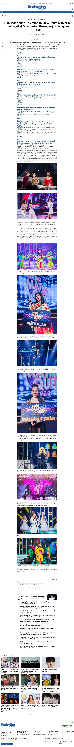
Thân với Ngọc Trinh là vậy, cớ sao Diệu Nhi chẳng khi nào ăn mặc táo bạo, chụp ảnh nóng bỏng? (37, 624)
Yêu (26, 11)
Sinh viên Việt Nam (8, 725)
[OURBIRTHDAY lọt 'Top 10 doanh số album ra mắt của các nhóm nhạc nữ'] (10, 662)
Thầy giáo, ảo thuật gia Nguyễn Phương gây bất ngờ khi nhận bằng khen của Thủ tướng (37, 602)
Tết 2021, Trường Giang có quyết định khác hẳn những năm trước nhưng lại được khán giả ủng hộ (31, 598)
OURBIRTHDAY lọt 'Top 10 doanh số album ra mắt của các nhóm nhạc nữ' (10, 671)
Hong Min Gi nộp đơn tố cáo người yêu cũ (49, 670)
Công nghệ (45, 11)
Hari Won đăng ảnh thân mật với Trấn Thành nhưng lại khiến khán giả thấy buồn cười (37, 629)
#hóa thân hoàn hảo (36, 587)
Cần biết (67, 11)
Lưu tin (2, 49)
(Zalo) (26, 732)
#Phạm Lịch (40, 584)
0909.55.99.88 (21, 732)
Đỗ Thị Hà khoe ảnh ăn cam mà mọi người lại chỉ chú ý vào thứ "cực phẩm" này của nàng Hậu (37, 646)
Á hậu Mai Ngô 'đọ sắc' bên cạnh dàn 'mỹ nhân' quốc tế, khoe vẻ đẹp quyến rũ (30, 707)
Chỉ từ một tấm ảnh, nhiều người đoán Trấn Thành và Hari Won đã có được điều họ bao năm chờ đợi (37, 615)
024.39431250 (5, 735)
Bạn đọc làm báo (7, 744)
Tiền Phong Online (31, 3)
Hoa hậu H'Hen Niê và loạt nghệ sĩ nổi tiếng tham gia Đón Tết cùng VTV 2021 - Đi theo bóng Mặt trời (37, 607)
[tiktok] (55, 734)
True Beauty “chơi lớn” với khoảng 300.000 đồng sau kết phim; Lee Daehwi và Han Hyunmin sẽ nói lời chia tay (38, 633)
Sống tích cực (55, 11)
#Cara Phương (46, 587)
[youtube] (72, 3)
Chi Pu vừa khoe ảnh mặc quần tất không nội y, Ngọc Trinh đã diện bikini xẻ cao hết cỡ (37, 642)
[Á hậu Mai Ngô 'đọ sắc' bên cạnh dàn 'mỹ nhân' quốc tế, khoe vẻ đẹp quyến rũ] (30, 698)
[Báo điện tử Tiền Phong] (64, 726)
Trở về (2, 53)
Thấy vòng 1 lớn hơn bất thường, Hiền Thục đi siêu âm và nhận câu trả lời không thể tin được (38, 638)
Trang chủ (2, 12)
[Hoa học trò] (71, 726)
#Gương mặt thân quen (23, 584)
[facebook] (70, 3)
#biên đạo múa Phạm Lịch (24, 587)
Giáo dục (17, 11)
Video (50, 11)
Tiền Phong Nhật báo (40, 3)
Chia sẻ (2, 46)
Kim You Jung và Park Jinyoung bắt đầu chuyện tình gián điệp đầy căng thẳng (10, 688)
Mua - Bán (62, 11)
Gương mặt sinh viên (37, 11)
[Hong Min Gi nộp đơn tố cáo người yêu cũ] (51, 662)
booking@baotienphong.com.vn (24, 734)
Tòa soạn (3, 731)
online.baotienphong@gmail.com (40, 734)
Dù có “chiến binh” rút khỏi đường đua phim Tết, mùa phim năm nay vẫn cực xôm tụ (38, 611)
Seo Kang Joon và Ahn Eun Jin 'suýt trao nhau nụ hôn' (50, 706)
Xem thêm (72, 12)
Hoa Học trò (49, 3)
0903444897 (36, 732)
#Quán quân (33, 584)
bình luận (42, 39)
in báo (40, 39)
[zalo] (58, 734)
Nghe (2, 43)
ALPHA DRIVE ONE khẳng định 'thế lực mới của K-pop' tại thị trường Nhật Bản (29, 671)
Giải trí (30, 11)
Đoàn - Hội (7, 11)
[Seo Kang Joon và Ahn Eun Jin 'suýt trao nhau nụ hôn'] (51, 698)
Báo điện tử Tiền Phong (37, 7)
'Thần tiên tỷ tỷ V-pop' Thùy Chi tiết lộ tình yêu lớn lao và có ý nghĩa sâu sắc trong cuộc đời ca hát (30, 689)
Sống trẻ (12, 11)
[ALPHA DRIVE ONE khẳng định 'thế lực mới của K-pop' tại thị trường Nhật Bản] (30, 662)
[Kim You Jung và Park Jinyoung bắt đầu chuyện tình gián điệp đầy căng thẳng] (10, 680)
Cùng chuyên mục (7, 655)
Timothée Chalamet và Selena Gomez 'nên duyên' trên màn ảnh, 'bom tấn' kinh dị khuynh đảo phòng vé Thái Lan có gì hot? (9, 708)
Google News (72, 16)
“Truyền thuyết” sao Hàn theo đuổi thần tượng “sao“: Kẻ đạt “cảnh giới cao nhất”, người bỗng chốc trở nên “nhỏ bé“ (36, 124)
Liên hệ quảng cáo (21, 731)
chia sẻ (32, 39)
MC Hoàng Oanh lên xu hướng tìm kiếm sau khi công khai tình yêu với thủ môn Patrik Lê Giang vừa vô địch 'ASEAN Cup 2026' (51, 689)
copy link (37, 39)
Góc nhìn (22, 11)
